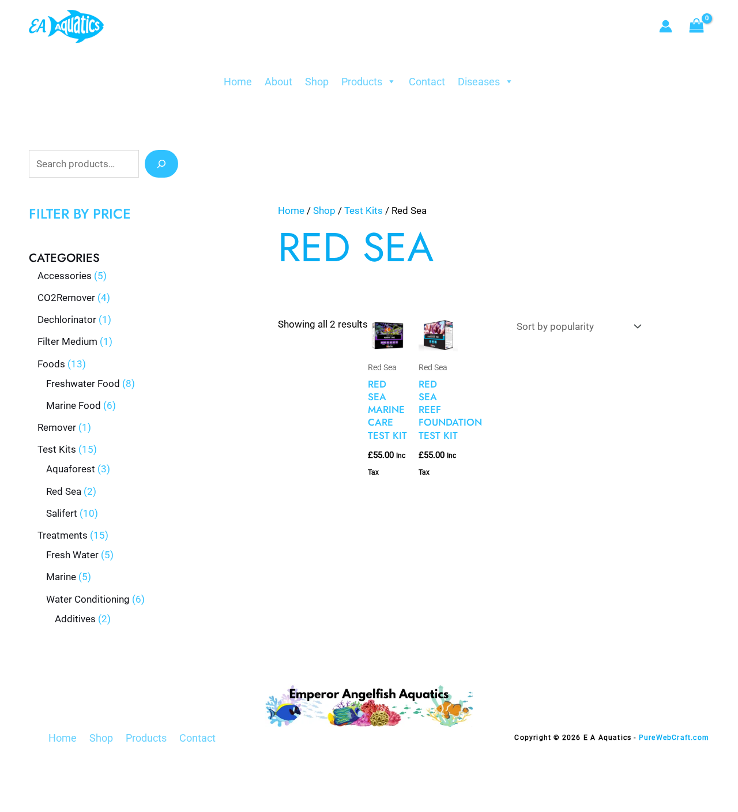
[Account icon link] (665, 26)
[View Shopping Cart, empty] (696, 26)
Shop (317, 82)
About (278, 82)
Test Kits (363, 210)
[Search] (161, 164)
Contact (427, 82)
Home (238, 82)
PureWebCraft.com (674, 738)
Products (361, 82)
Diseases (479, 82)
